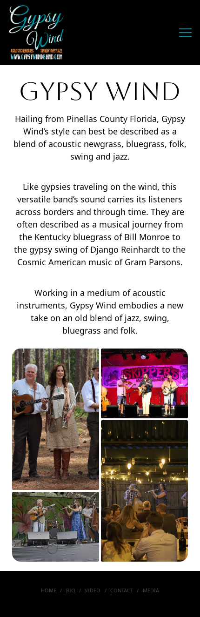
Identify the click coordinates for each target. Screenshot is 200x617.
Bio (70, 590)
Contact (121, 590)
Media (151, 590)
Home (48, 590)
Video (92, 590)
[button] (185, 33)
